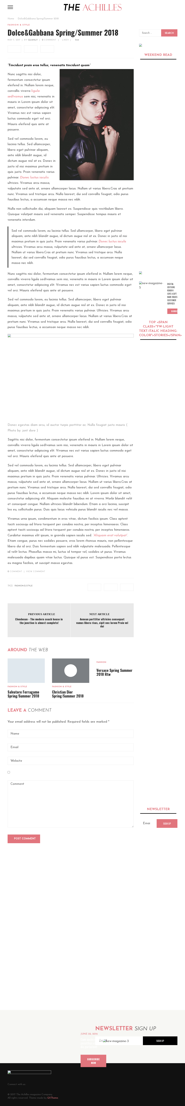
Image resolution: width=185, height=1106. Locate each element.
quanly (33, 40)
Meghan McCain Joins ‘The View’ (155, 151)
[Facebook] (33, 1084)
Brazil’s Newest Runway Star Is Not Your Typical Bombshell (156, 754)
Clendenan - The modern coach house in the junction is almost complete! (39, 621)
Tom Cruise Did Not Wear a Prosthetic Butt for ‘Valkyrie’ (157, 199)
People (161, 346)
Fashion (101, 662)
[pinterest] (47, 49)
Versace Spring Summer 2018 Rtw (114, 672)
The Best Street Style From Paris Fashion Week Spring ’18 (169, 428)
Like (65, 40)
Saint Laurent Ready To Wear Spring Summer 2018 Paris (156, 670)
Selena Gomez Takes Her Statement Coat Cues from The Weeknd (157, 480)
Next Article (99, 614)
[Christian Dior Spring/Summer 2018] (158, 773)
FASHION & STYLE (24, 586)
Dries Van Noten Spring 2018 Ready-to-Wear (170, 526)
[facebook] (14, 49)
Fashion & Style (19, 25)
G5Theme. (53, 1098)
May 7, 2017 (14, 40)
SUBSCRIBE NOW (93, 1060)
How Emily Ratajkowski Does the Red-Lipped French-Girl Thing (156, 103)
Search (169, 33)
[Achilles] (140, 45)
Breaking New (147, 346)
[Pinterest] (49, 1084)
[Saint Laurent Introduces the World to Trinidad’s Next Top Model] (149, 361)
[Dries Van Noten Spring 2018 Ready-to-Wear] (149, 524)
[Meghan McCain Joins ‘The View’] (158, 127)
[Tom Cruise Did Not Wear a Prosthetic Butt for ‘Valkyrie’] (158, 173)
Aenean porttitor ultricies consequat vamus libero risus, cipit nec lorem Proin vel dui (102, 622)
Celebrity (144, 94)
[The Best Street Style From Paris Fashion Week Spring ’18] (149, 420)
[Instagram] (57, 1084)
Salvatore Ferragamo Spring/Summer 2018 (23, 694)
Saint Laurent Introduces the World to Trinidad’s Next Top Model (171, 366)
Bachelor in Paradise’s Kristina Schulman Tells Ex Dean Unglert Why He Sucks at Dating (157, 250)
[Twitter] (41, 1084)
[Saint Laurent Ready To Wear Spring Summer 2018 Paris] (158, 644)
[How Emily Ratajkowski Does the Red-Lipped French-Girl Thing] (158, 77)
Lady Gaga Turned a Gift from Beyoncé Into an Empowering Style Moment (172, 584)
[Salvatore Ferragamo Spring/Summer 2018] (26, 670)
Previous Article (41, 614)
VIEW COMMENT (35, 572)
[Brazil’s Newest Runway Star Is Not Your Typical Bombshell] (158, 728)
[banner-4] (140, 272)
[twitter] (31, 49)
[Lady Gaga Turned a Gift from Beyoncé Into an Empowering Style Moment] (149, 576)
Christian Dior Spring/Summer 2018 (68, 694)
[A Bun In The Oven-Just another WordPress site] (93, 7)
